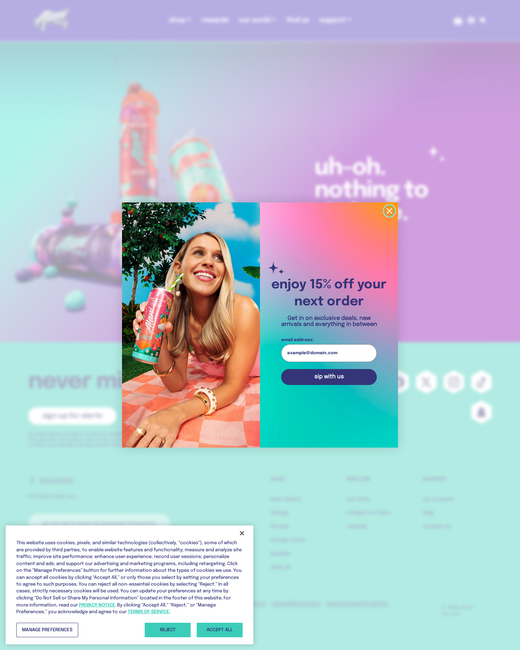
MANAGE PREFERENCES (47, 629)
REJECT (167, 629)
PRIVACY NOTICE (97, 605)
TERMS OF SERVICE (148, 612)
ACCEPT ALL (220, 629)
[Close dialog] (389, 211)
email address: (297, 340)
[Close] (242, 533)
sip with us (329, 377)
